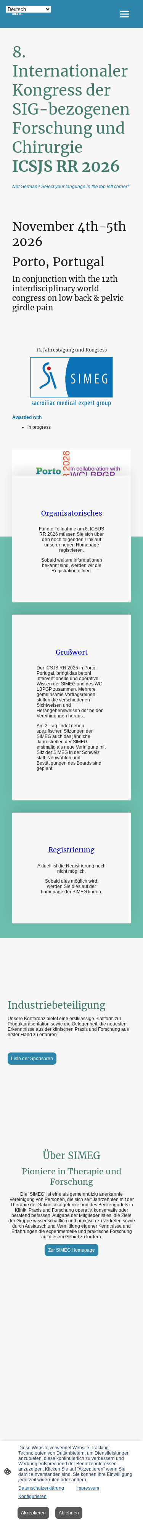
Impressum (87, 1488)
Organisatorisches (71, 513)
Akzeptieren (33, 1513)
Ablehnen (69, 1513)
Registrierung (71, 850)
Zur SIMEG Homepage (71, 1250)
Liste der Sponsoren (32, 1058)
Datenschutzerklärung (41, 1488)
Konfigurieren (32, 1496)
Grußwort (72, 652)
